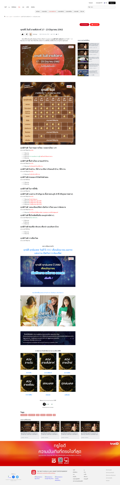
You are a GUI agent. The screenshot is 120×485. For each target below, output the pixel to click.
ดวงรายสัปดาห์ (52, 11)
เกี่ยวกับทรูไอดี (109, 470)
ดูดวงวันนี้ (95, 24)
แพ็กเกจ (85, 476)
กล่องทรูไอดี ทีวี (99, 3)
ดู (84, 470)
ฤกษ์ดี (38, 415)
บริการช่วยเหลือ (109, 478)
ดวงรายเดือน (69, 11)
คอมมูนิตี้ (86, 479)
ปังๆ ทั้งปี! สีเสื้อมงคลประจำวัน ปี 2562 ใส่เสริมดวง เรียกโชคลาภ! (47, 292)
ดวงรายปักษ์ (61, 11)
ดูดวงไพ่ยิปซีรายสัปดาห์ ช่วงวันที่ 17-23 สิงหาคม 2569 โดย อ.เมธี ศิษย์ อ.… (50, 433)
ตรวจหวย (85, 24)
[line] (9, 477)
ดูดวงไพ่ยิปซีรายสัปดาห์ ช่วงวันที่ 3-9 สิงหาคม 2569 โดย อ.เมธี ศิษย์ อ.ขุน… (90, 433)
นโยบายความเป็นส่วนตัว (111, 475)
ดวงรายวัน (44, 11)
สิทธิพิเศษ (14, 7)
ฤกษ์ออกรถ (49, 415)
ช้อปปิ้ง (74, 476)
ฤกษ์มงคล (43, 415)
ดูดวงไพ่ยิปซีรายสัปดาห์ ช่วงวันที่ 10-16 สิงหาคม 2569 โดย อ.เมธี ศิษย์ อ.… (70, 433)
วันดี (54, 415)
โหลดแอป (91, 3)
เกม (23, 7)
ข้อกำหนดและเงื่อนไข (110, 472)
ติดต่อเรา (108, 480)
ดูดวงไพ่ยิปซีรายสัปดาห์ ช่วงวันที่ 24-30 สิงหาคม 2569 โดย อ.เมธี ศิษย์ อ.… (30, 433)
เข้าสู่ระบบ (112, 3)
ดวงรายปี (76, 11)
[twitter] (17, 477)
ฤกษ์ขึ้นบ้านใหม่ (32, 415)
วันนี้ (5, 7)
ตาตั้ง (27, 7)
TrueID (8, 3)
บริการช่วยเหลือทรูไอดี (78, 481)
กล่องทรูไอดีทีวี (76, 479)
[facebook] (13, 477)
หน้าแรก (38, 11)
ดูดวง (11, 16)
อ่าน (19, 7)
